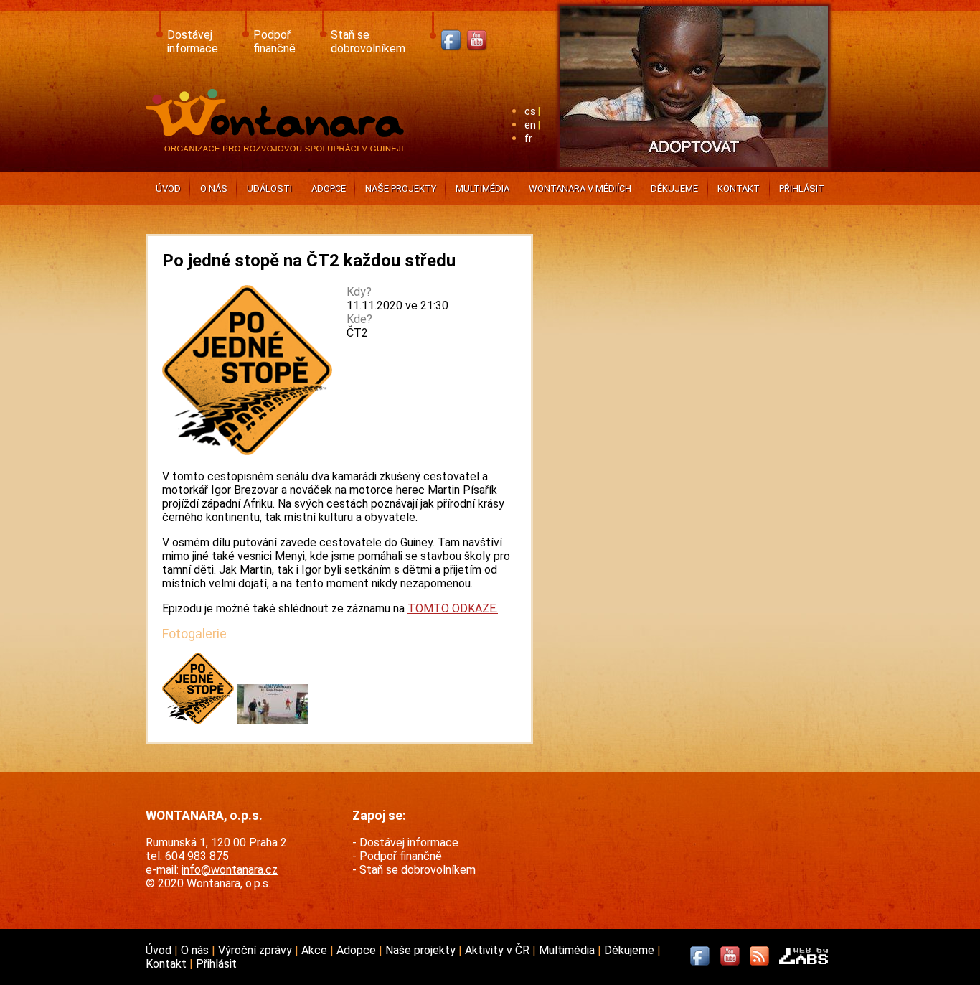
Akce (315, 950)
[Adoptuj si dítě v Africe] (694, 169)
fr (528, 139)
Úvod (168, 188)
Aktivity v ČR (498, 950)
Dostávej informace (192, 41)
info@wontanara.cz (230, 870)
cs (530, 112)
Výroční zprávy (256, 950)
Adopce (328, 188)
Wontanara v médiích (580, 188)
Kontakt (738, 188)
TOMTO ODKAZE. (452, 608)
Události (269, 188)
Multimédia (482, 188)
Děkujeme (674, 188)
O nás (213, 188)
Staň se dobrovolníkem (368, 41)
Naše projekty (400, 188)
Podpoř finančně (274, 41)
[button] (199, 720)
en (530, 125)
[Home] (278, 147)
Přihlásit (801, 188)
